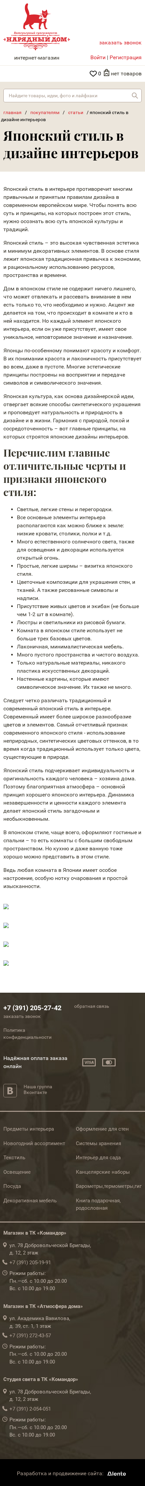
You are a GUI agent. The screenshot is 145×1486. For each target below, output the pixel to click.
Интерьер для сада (98, 1158)
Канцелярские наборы (103, 1172)
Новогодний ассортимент (34, 1143)
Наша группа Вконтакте (38, 1089)
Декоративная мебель (30, 1201)
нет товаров (126, 73)
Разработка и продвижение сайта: (61, 1473)
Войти (98, 57)
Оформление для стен (102, 1129)
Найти (135, 95)
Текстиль (14, 1158)
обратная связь (91, 1006)
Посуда (12, 1186)
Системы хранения (98, 1143)
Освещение (17, 1172)
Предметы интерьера (28, 1129)
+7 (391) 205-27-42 (32, 1008)
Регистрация (126, 57)
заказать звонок (120, 42)
